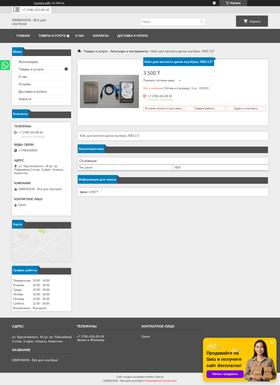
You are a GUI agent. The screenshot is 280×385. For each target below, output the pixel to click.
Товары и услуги (52, 35)
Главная (23, 35)
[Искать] (202, 22)
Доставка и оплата (132, 35)
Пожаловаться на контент (161, 380)
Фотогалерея (28, 62)
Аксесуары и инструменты (129, 51)
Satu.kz (159, 376)
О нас (79, 35)
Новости (25, 99)
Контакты (101, 35)
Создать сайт (42, 3)
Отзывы (25, 84)
